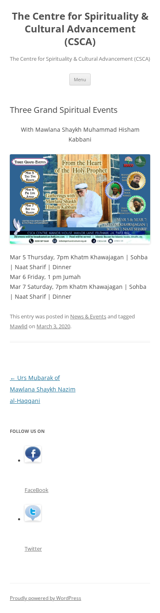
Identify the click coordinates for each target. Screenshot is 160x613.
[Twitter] (33, 519)
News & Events (88, 316)
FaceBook (36, 490)
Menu (80, 79)
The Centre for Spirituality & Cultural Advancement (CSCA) (80, 29)
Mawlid (18, 326)
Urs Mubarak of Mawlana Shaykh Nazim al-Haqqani (42, 389)
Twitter (33, 548)
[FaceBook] (33, 460)
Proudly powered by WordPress (45, 598)
